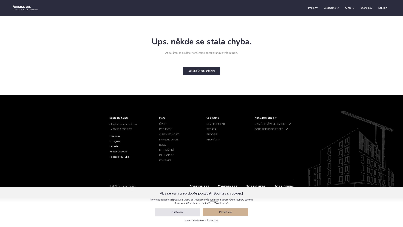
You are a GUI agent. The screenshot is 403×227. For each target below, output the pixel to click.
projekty (165, 129)
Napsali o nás (169, 139)
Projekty (313, 8)
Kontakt (382, 8)
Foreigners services (269, 129)
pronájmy (213, 139)
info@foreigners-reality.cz (123, 124)
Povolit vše (225, 212)
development (216, 124)
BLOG (162, 145)
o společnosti (169, 134)
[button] (331, 8)
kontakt (165, 160)
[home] (25, 8)
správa (211, 129)
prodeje (212, 134)
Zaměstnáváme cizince (270, 124)
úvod (163, 124)
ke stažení (166, 150)
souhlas (214, 199)
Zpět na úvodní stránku (201, 70)
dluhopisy (166, 155)
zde (216, 220)
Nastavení (177, 212)
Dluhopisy (366, 8)
